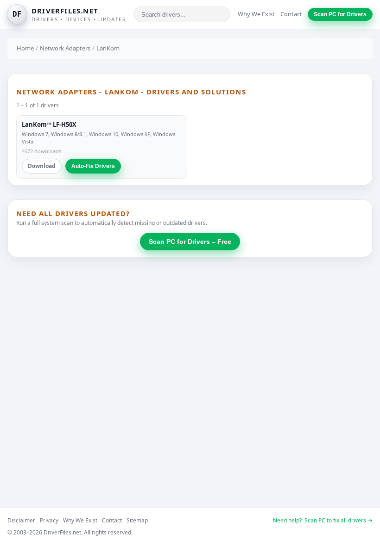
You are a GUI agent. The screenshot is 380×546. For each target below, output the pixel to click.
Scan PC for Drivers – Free (190, 241)
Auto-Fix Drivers (93, 166)
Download (42, 166)
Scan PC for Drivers (340, 14)
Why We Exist (256, 14)
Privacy (49, 520)
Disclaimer (21, 520)
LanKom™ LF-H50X (49, 124)
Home (25, 48)
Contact (291, 14)
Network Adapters (65, 48)
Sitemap (137, 520)
